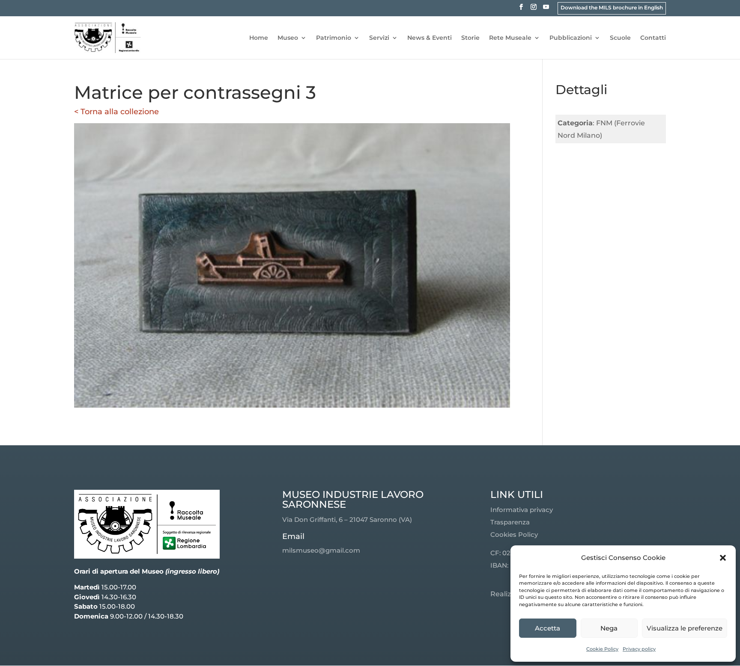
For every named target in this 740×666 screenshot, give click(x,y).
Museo (288, 38)
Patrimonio (333, 38)
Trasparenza (510, 522)
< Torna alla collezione (116, 111)
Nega (609, 628)
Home (258, 38)
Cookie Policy (602, 649)
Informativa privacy (521, 510)
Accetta (547, 628)
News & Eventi (429, 38)
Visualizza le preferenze (684, 628)
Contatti (653, 38)
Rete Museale (510, 38)
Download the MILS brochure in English (612, 7)
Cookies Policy (514, 534)
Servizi (379, 38)
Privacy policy (639, 649)
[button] (723, 558)
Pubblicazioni (570, 38)
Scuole (620, 38)
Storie (470, 38)
